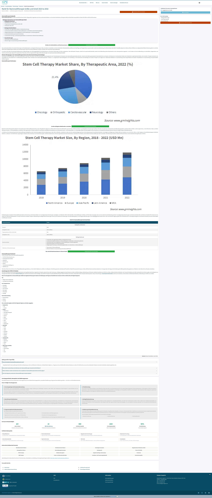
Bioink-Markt (6, 467)
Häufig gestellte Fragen (165, 17)
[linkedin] (198, 493)
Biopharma (21, 6)
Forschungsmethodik (165, 19)
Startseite (2, 6)
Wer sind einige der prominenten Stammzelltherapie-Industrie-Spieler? (17, 373)
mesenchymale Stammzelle (107, 273)
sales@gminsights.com (163, 483)
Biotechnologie (15, 6)
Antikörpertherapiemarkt (85, 467)
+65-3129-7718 (162, 482)
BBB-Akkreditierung (49, 426)
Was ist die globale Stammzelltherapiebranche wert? (13, 362)
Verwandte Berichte (164, 20)
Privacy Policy (113, 496)
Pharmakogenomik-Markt (85, 469)
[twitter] (202, 493)
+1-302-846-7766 (162, 480)
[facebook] (205, 493)
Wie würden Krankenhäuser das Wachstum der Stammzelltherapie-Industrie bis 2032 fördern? (22, 368)
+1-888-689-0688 (163, 479)
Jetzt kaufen (186, 12)
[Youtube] (209, 493)
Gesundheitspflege (8, 6)
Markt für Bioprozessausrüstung (10, 469)
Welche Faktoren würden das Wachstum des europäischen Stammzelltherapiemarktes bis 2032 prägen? (24, 370)
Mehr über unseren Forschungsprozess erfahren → (59, 458)
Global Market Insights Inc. (7, 492)
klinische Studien (18, 273)
